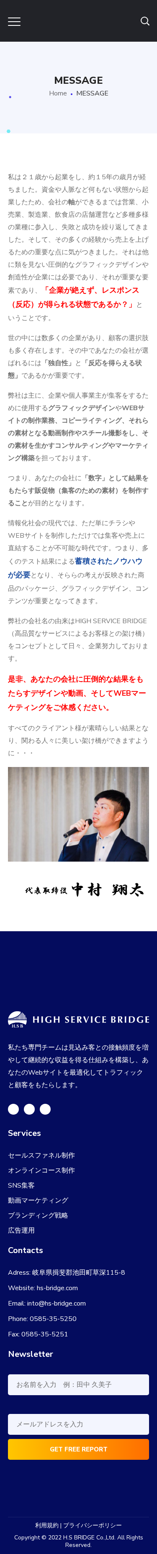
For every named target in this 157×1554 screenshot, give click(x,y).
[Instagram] (45, 1109)
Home (58, 93)
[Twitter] (13, 1109)
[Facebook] (29, 1109)
